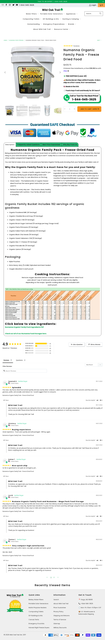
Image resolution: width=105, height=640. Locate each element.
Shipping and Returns (62, 615)
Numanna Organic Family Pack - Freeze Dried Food (18, 395)
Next (98, 40)
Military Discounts (60, 627)
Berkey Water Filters (36, 599)
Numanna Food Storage (16, 40)
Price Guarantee (60, 607)
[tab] (10, 144)
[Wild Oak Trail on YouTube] (17, 5)
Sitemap (57, 623)
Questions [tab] (19, 360)
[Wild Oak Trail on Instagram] (10, 5)
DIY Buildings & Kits (36, 615)
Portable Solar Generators (38, 603)
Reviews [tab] (6, 360)
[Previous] (5, 72)
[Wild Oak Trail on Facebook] (6, 5)
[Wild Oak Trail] (52, 9)
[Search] (100, 13)
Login (93, 5)
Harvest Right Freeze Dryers (39, 627)
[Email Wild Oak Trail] (3, 5)
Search (56, 599)
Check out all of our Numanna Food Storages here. (26, 334)
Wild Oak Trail (14, 635)
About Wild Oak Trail (61, 603)
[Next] (60, 72)
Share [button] (7, 400)
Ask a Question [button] (78, 344)
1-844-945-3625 (26, 5)
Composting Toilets (36, 611)
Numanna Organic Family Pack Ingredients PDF (24, 327)
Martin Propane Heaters (37, 607)
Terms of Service (60, 619)
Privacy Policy (58, 611)
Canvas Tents (34, 619)
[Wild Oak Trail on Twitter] (13, 5)
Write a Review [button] (95, 344)
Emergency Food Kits (36, 623)
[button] (32, 14)
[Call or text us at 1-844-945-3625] (82, 98)
